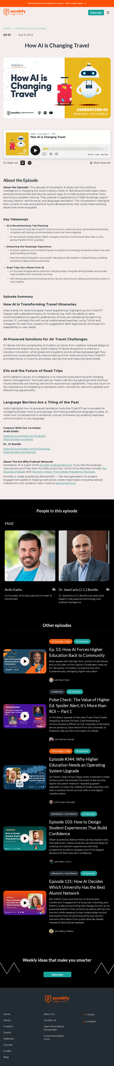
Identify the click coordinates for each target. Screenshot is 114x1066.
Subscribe (96, 12)
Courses (7, 1045)
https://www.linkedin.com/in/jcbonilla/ (26, 448)
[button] (108, 12)
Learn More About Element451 (54, 1028)
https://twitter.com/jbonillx (19, 452)
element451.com (65, 483)
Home (6, 1014)
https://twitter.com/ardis (18, 439)
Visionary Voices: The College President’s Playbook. (63, 471)
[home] (14, 12)
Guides (7, 1051)
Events (7, 1032)
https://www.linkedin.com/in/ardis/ (24, 436)
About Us (49, 1014)
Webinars (8, 1038)
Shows (7, 1020)
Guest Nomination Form (54, 1038)
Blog (6, 1057)
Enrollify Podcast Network (56, 465)
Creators (8, 1026)
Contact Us (50, 1020)
